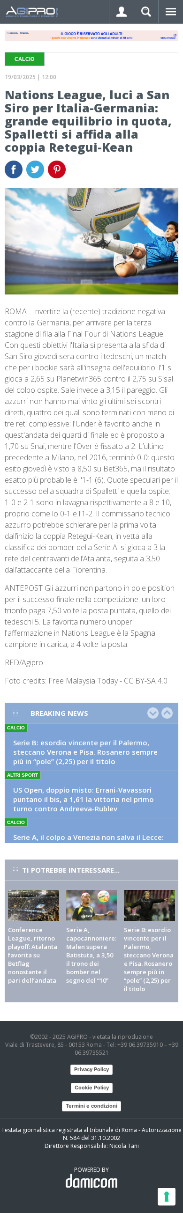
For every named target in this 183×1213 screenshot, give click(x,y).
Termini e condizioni (91, 1106)
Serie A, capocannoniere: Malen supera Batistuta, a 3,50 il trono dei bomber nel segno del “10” (91, 955)
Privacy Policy (91, 1069)
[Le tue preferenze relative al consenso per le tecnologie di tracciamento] (166, 1197)
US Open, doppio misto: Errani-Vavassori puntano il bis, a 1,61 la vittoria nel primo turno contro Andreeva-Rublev (83, 799)
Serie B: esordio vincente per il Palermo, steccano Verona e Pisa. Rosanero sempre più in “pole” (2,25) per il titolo (85, 752)
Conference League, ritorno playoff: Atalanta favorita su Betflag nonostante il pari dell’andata (32, 955)
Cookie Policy (92, 1087)
